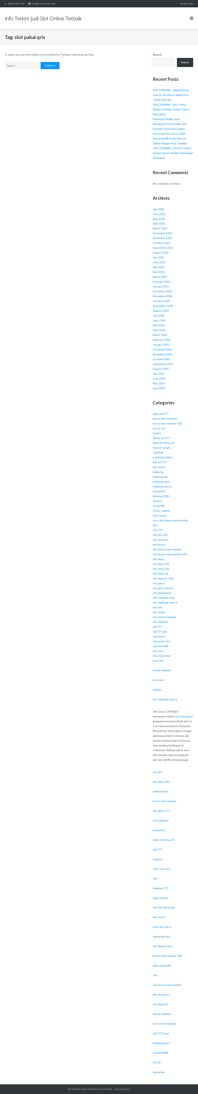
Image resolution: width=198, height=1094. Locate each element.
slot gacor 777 (161, 810)
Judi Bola (158, 452)
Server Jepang (161, 510)
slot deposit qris (162, 946)
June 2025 (159, 262)
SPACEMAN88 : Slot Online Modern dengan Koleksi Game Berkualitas (171, 109)
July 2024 (158, 315)
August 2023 (161, 368)
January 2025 (161, 286)
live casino (159, 467)
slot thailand (160, 621)
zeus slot (158, 660)
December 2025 (162, 233)
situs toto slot (161, 868)
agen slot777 (161, 413)
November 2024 (162, 296)
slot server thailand (164, 1023)
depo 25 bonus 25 (163, 442)
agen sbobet (160, 897)
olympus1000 (161, 496)
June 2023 (159, 378)
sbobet (157, 501)
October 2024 (161, 301)
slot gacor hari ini (163, 588)
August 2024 (161, 310)
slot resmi (159, 612)
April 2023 (159, 388)
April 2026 (159, 223)
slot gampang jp (162, 592)
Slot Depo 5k (160, 573)
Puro (127, 1089)
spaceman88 (160, 646)
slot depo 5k (160, 1004)
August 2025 (161, 252)
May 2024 (159, 325)
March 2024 (160, 335)
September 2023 (163, 364)
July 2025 (158, 257)
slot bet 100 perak (164, 907)
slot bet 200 (160, 534)
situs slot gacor (184, 716)
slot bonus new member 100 (170, 554)
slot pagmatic (161, 820)
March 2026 (160, 228)
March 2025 (160, 276)
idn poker (158, 680)
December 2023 (162, 349)
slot (155, 878)
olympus (158, 859)
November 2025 (162, 238)
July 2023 (158, 373)
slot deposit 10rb (163, 578)
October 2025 (161, 242)
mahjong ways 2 (162, 486)
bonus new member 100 (167, 423)
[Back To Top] (188, 1084)
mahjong (158, 471)
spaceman (159, 636)
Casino (157, 433)
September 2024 (163, 305)
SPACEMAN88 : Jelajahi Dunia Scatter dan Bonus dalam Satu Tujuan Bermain (171, 94)
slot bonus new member (167, 549)
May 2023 (159, 383)
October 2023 (161, 359)
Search (157, 54)
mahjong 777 (160, 888)
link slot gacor (161, 994)
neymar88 (159, 491)
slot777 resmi (161, 1033)
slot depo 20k (161, 568)
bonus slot (159, 428)
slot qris (157, 607)
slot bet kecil (160, 539)
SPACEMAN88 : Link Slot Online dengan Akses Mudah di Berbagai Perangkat (173, 152)
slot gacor (159, 583)
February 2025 (161, 281)
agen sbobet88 (162, 965)
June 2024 (159, 320)
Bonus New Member (165, 418)
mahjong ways (161, 481)
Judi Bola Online (162, 457)
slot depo (158, 559)
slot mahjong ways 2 (165, 602)
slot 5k (157, 1062)
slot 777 (158, 530)
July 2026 (158, 209)
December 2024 (162, 291)
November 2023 (162, 354)
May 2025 (159, 267)
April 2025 (159, 272)
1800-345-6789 (16, 3)
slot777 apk (160, 631)
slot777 (157, 626)
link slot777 (160, 462)
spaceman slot (161, 641)
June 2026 (159, 214)
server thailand (162, 670)
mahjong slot (160, 476)
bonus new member (165, 801)
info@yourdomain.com (44, 3)
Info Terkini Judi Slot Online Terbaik (94, 1089)
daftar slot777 (161, 438)
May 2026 (159, 218)
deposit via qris (162, 447)
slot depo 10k (161, 564)
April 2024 (159, 330)
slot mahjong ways (164, 597)
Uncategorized (162, 655)
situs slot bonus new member (170, 520)
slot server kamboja (164, 617)
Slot (155, 525)
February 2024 (161, 339)
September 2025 (163, 247)
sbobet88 (159, 505)
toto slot (158, 650)
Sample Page (186, 3)
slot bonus (159, 544)
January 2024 (161, 344)
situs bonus (160, 515)
